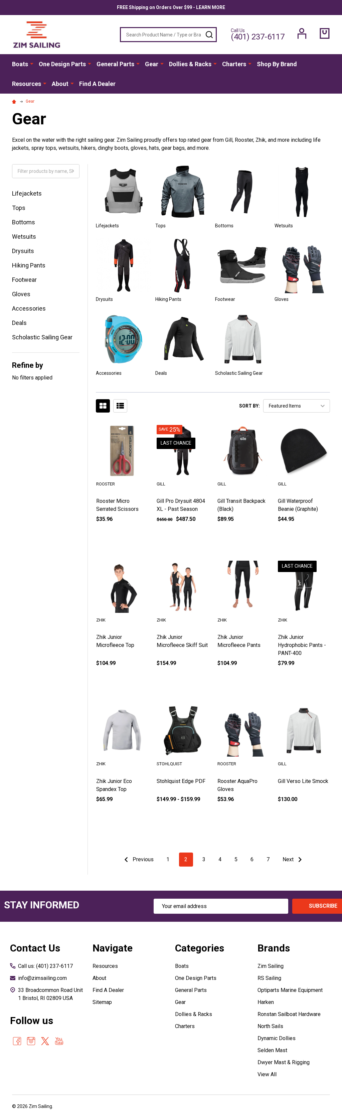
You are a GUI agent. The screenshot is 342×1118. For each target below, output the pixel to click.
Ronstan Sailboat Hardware (289, 1014)
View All (267, 1074)
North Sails (270, 1026)
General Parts (115, 64)
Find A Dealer (97, 83)
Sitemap (102, 1002)
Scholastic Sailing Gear (42, 337)
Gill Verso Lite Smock (303, 781)
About (60, 83)
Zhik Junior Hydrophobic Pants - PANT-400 (302, 645)
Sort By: (249, 406)
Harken (266, 1002)
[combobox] (168, 34)
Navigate (113, 948)
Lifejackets (27, 193)
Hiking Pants (28, 265)
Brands (274, 948)
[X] (45, 1041)
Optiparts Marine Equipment (290, 990)
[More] (31, 63)
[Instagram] (31, 1041)
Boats (20, 64)
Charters (234, 64)
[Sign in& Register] (302, 33)
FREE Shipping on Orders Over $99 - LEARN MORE (171, 7)
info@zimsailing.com (42, 978)
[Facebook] (17, 1041)
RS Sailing (269, 978)
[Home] (15, 101)
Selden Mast (272, 1050)
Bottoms (23, 222)
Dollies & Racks (190, 64)
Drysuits (23, 250)
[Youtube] (59, 1041)
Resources (26, 83)
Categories (199, 948)
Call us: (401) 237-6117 (45, 966)
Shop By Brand (277, 64)
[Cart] (324, 33)
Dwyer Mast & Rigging (284, 1062)
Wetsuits (24, 236)
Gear (151, 64)
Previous (142, 859)
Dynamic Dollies (277, 1038)
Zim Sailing (271, 966)
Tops (18, 207)
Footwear (24, 279)
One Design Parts (62, 64)
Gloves (21, 294)
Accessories (29, 308)
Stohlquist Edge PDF (181, 781)
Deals (19, 322)
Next (289, 859)
